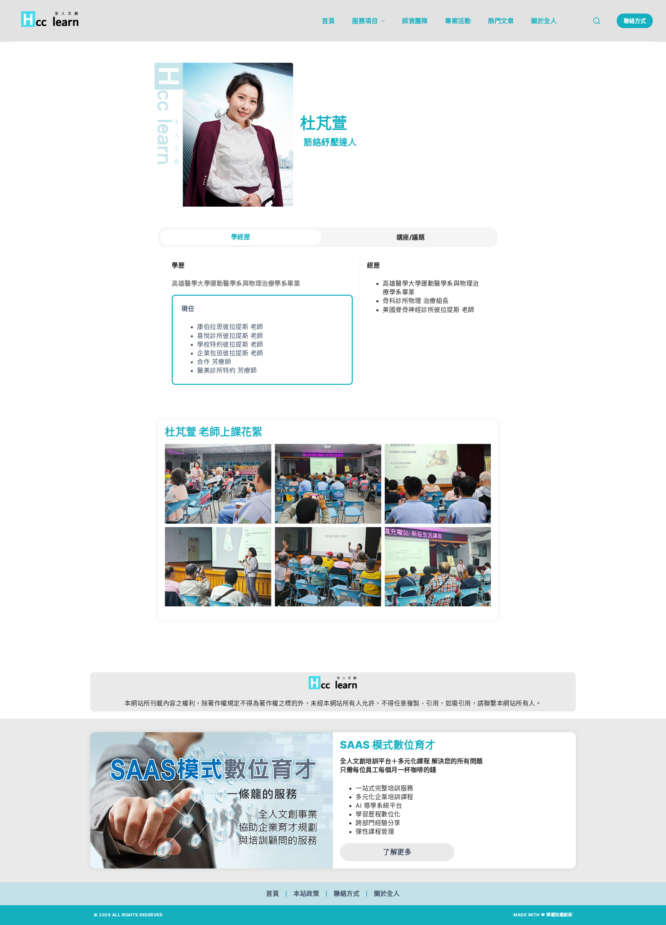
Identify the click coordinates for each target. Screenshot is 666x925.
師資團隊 (415, 21)
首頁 (328, 21)
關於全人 (544, 21)
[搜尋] (596, 20)
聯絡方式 (635, 20)
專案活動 (458, 21)
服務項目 (365, 21)
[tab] (240, 237)
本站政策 (306, 893)
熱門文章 (501, 21)
